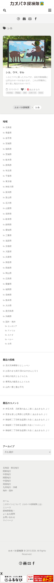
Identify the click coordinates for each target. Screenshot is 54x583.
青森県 (8, 132)
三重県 (8, 235)
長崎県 (8, 295)
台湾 (9, 344)
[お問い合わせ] (30, 19)
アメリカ (11, 331)
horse (41, 93)
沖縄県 (8, 316)
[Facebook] (36, 19)
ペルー (10, 339)
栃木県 (8, 160)
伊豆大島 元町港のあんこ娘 (18, 409)
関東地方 (7, 471)
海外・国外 (8, 490)
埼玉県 (8, 170)
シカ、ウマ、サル (15, 72)
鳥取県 (8, 262)
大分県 (8, 305)
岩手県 (8, 138)
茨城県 (8, 154)
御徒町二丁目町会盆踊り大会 (18, 419)
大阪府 (8, 251)
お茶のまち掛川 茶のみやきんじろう (21, 371)
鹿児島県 (9, 311)
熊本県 (8, 300)
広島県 (8, 278)
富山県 (8, 197)
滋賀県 (8, 241)
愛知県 (8, 230)
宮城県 (8, 143)
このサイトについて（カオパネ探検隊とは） (23, 504)
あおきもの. (35, 89)
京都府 (8, 246)
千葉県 (8, 176)
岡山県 (8, 273)
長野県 (8, 214)
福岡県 (8, 289)
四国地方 (7, 484)
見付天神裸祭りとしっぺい (17, 365)
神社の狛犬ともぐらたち (16, 376)
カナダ (10, 335)
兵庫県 (8, 257)
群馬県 (8, 165)
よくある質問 (9, 514)
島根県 (8, 268)
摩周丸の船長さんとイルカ (17, 382)
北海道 (8, 127)
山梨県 (8, 208)
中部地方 (7, 474)
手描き (18, 93)
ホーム (6, 501)
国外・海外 (10, 322)
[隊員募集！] (24, 19)
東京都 (8, 181)
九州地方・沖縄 (10, 487)
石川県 (8, 203)
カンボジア (12, 326)
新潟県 (8, 192)
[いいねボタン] (22, 89)
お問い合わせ (9, 517)
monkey (10, 93)
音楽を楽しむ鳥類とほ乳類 (17, 414)
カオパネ (32, 93)
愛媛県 (8, 284)
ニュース (7, 507)
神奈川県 (9, 187)
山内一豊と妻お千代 (14, 387)
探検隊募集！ (9, 511)
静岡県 (8, 224)
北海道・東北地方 (11, 468)
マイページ (8, 520)
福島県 (8, 149)
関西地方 (7, 477)
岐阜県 (8, 219)
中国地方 (7, 481)
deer (24, 93)
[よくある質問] (18, 19)
